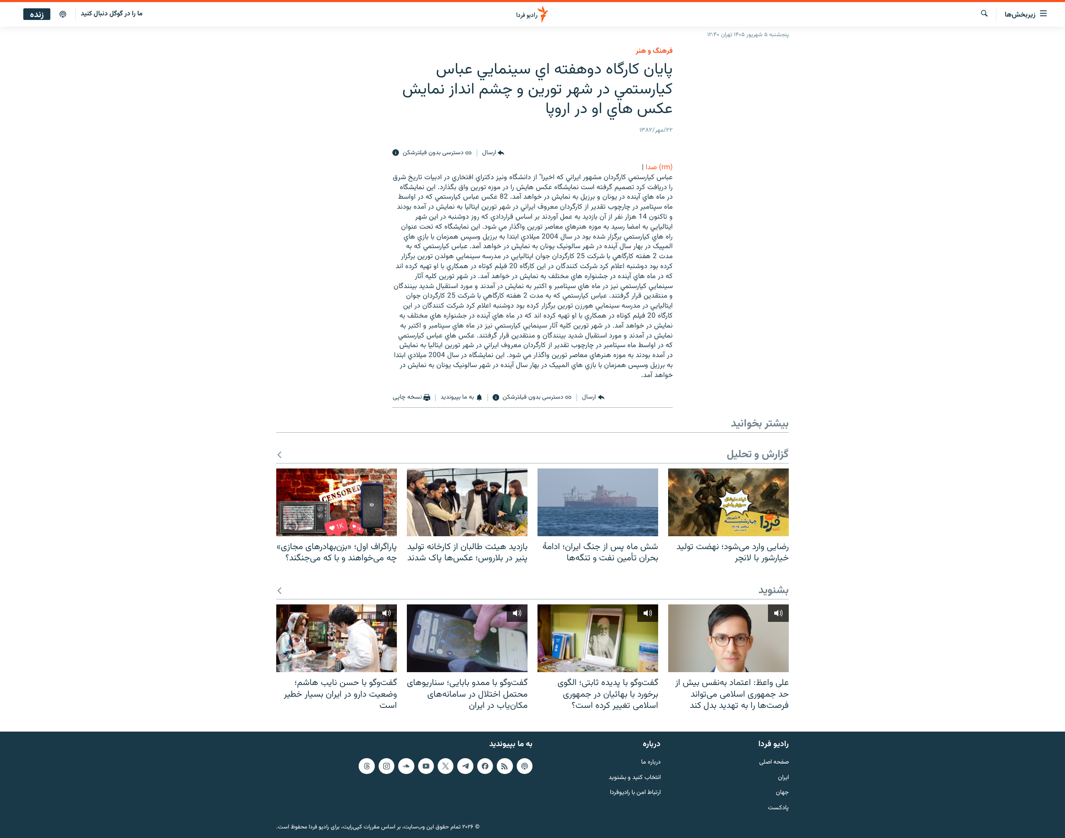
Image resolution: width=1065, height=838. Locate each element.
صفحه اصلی (774, 762)
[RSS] (505, 766)
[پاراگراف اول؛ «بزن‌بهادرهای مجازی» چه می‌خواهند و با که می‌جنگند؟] (336, 502)
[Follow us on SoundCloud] (406, 766)
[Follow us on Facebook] (485, 766)
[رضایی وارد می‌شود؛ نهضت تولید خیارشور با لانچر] (728, 502)
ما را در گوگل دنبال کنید (112, 14)
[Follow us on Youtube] (426, 766)
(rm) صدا (659, 167)
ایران (783, 777)
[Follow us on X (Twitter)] (445, 766)
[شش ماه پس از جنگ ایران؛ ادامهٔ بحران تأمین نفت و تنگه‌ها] (597, 502)
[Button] (493, 153)
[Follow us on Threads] (366, 766)
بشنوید (773, 590)
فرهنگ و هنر (654, 51)
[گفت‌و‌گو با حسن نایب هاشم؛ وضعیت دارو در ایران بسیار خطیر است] (336, 638)
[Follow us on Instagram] (386, 766)
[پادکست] (62, 14)
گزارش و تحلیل (758, 455)
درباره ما (651, 762)
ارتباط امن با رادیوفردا (635, 793)
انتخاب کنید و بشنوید (635, 777)
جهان (782, 793)
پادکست (778, 808)
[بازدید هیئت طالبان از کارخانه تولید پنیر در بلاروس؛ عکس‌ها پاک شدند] (467, 502)
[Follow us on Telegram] (465, 766)
